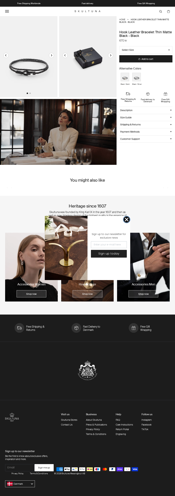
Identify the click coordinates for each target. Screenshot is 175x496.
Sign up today (108, 254)
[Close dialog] (126, 219)
